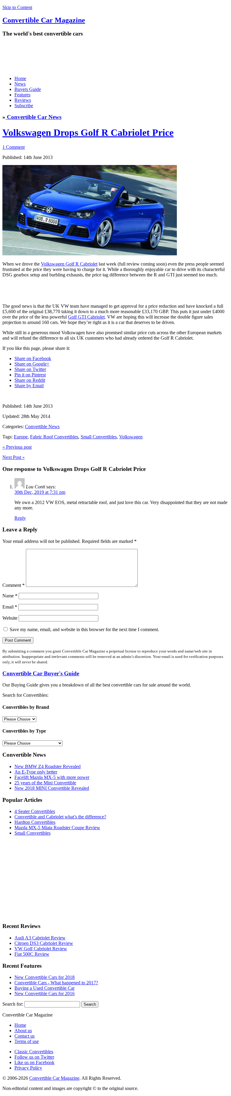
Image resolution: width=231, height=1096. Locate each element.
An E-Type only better (35, 771)
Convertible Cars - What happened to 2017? (56, 982)
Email (9, 606)
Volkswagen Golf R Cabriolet (69, 263)
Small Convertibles (99, 436)
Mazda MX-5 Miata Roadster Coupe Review (57, 827)
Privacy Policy (28, 1067)
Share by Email (29, 385)
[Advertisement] (111, 56)
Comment (13, 585)
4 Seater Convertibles (34, 811)
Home (20, 78)
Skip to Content (17, 7)
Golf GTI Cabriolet (86, 316)
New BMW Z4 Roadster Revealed (47, 766)
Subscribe (23, 105)
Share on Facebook (32, 358)
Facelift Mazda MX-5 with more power (51, 777)
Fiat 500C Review (31, 954)
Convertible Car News (33, 117)
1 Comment (13, 147)
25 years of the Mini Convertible (45, 782)
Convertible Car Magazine (54, 1078)
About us (23, 1030)
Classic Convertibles (33, 1051)
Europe (21, 436)
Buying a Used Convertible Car (44, 988)
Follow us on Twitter (34, 1057)
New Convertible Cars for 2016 (44, 993)
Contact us (24, 1035)
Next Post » (13, 457)
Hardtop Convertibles (34, 822)
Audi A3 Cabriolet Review (40, 937)
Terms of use (26, 1041)
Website (9, 618)
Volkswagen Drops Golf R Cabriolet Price (88, 132)
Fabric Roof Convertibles (54, 436)
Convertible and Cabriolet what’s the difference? (60, 816)
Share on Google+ (31, 363)
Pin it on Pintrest (30, 374)
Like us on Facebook (34, 1062)
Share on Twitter (30, 369)
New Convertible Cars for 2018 (44, 977)
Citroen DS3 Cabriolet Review (43, 943)
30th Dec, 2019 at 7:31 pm (39, 492)
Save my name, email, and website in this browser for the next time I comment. (84, 629)
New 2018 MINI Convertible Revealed (51, 788)
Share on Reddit (29, 380)
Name (9, 595)
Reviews (22, 100)
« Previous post (17, 447)
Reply (20, 518)
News (20, 83)
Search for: (12, 1004)
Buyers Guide (27, 89)
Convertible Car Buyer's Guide (40, 673)
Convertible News (42, 426)
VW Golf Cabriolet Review (40, 948)
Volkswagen (131, 436)
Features (22, 94)
